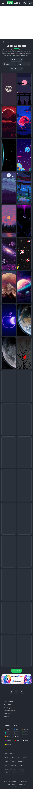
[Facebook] (11, 692)
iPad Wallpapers (9, 708)
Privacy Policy (23, 781)
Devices (6, 716)
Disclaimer (22, 784)
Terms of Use (11, 784)
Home (5, 781)
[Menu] (3, 3)
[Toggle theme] (30, 3)
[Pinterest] (16, 692)
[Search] (25, 3)
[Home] (3, 42)
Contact (13, 781)
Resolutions (7, 713)
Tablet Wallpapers (9, 710)
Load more (16, 670)
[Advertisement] (16, 22)
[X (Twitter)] (21, 692)
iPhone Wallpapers (9, 705)
